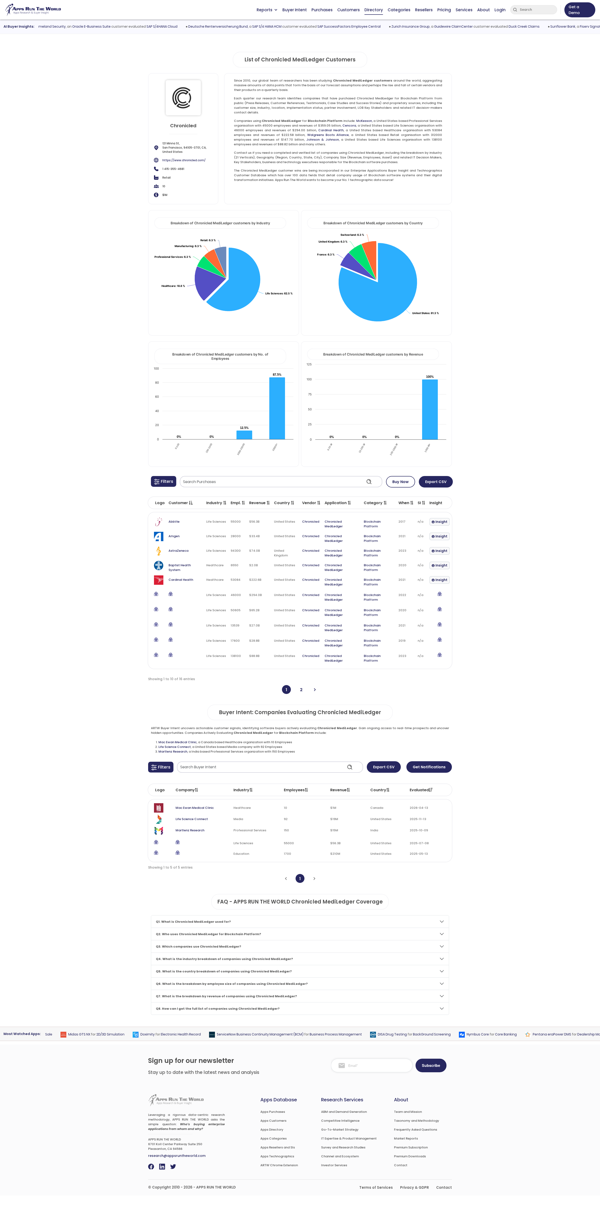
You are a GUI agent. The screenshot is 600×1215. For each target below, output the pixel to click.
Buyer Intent (294, 10)
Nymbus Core (459, 1034)
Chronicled (310, 521)
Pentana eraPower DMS (533, 1034)
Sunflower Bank (543, 26)
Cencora (349, 125)
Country (378, 790)
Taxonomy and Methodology (416, 1120)
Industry (241, 790)
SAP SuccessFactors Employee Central (329, 26)
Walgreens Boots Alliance (328, 135)
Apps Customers (273, 1120)
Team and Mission (408, 1112)
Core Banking (487, 1034)
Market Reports (406, 1138)
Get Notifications (429, 767)
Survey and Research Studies (343, 1147)
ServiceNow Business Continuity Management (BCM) (241, 1034)
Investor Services (334, 1165)
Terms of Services (376, 1187)
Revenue (338, 790)
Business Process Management (317, 1034)
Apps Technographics (277, 1156)
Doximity (128, 1034)
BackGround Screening (413, 1034)
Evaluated (419, 790)
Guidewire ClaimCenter (433, 26)
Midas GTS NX (60, 1034)
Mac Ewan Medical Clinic (177, 742)
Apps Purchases (272, 1112)
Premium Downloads (410, 1156)
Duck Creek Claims (504, 26)
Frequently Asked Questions (415, 1129)
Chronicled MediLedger (334, 524)
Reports (264, 10)
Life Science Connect (174, 747)
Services (464, 10)
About (483, 10)
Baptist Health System (180, 567)
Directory (373, 10)
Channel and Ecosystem (340, 1156)
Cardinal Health (331, 130)
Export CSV (435, 481)
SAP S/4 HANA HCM (247, 26)
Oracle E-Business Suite (71, 26)
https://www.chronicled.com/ (184, 160)
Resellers (424, 10)
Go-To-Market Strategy (340, 1129)
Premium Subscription (411, 1147)
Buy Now (400, 481)
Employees (294, 790)
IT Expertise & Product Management (349, 1138)
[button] (163, 481)
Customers (348, 10)
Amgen (174, 536)
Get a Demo (574, 9)
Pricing (444, 10)
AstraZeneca (178, 550)
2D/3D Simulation (91, 1034)
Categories (399, 10)
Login (500, 10)
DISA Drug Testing (373, 1034)
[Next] (315, 689)
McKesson (364, 121)
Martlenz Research (172, 751)
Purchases (322, 10)
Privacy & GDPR (414, 1187)
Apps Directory (271, 1129)
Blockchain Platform (372, 524)
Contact (400, 1165)
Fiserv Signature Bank (577, 26)
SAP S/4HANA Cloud (142, 26)
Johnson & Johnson (322, 139)
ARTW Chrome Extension (279, 1165)
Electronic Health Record (162, 1034)
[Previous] (286, 878)
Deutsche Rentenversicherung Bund (198, 26)
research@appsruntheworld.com (177, 1155)
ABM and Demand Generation (344, 1112)
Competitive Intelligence (340, 1120)
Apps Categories (273, 1138)
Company (185, 790)
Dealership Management (579, 1034)
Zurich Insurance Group (391, 26)
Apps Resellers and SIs (277, 1147)
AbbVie (174, 521)
